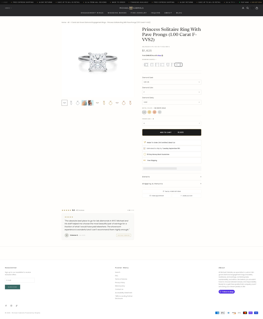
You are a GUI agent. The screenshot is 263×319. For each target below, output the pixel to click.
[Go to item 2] (71, 103)
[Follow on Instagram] (11, 306)
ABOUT (168, 13)
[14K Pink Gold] (154, 112)
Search (117, 272)
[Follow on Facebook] (6, 306)
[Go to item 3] (78, 103)
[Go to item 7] (104, 103)
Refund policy (120, 286)
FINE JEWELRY (139, 13)
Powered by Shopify (32, 313)
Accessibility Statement (123, 293)
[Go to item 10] (124, 103)
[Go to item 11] (130, 103)
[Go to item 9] (117, 103)
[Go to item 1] (64, 103)
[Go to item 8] (110, 103)
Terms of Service (121, 279)
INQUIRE (155, 13)
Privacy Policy (120, 283)
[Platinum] (160, 112)
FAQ (116, 276)
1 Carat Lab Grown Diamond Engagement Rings (88, 22)
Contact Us (119, 289)
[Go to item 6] (97, 103)
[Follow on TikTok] (17, 306)
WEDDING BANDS (117, 13)
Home (64, 22)
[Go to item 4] (84, 103)
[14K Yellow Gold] (149, 112)
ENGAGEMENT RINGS (92, 13)
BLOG (179, 13)
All (68, 22)
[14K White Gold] (144, 112)
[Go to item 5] (91, 103)
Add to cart (172, 132)
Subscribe (12, 287)
